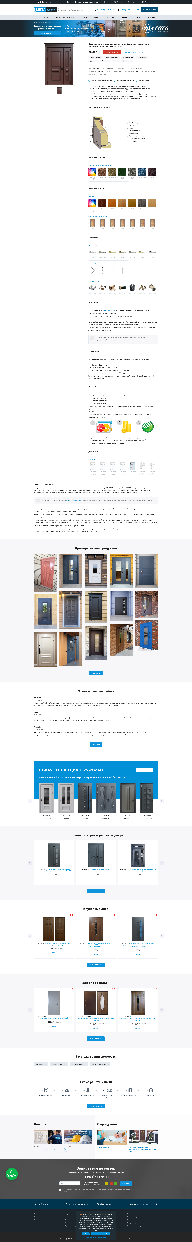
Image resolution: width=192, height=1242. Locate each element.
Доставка (110, 17)
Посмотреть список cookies (100, 1234)
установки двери (109, 310)
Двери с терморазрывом (65, 17)
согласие (69, 1189)
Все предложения (144, 770)
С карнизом (41, 1064)
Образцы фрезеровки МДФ (97, 216)
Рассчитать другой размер (134, 52)
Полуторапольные (59, 1064)
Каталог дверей (42, 17)
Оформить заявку (112, 52)
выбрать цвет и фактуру (74, 500)
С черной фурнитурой (100, 1064)
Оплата (97, 17)
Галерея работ (96, 673)
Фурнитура (142, 57)
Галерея (84, 17)
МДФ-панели (92, 196)
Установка (125, 17)
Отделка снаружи (112, 57)
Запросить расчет (149, 9)
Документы (127, 61)
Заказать (54, 879)
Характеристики (95, 57)
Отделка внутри (128, 57)
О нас (139, 17)
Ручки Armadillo (93, 245)
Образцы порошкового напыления (100, 165)
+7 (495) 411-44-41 (96, 1176)
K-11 (109, 74)
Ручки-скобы (92, 264)
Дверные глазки (93, 281)
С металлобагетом (79, 1064)
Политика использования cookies (96, 1237)
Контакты (151, 17)
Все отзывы (96, 744)
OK (86, 1234)
